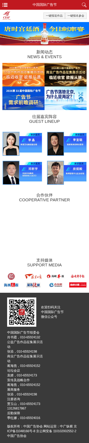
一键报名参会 (75, 15)
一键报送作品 (54, 15)
